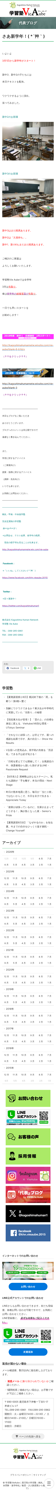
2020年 (10, 969)
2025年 (10, 871)
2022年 (10, 930)
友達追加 (28, 1351)
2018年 (10, 1008)
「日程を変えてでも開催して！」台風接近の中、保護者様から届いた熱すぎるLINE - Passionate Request (30, 765)
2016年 (10, 1048)
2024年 (10, 891)
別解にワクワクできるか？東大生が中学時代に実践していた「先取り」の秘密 (30, 710)
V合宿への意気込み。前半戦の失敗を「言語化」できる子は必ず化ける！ (29, 752)
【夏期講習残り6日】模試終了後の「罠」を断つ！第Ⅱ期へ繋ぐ (29, 699)
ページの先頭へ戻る (30, 1436)
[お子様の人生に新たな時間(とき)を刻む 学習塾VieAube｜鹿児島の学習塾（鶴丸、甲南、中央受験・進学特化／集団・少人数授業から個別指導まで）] (28, 8)
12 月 (6, 878)
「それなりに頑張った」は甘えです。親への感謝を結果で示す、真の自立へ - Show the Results (30, 738)
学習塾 (7, 688)
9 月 (32, 878)
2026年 (10, 851)
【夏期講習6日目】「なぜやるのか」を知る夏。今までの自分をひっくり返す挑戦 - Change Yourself (29, 826)
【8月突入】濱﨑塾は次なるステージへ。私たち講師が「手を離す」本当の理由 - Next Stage (29, 780)
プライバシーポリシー (20, 1475)
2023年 (10, 910)
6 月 (6, 864)
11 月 (15, 878)
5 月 (15, 864)
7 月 (49, 858)
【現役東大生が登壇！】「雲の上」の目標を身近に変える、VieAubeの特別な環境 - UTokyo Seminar (30, 723)
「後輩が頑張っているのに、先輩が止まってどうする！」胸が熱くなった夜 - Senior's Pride (30, 811)
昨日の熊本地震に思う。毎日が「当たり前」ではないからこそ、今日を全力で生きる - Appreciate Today (30, 795)
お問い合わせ (28, 1286)
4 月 (24, 864)
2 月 (41, 864)
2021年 (10, 949)
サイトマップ (39, 1475)
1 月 (49, 864)
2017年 (10, 1028)
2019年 (10, 989)
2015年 (10, 1067)
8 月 (41, 858)
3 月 (32, 864)
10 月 (23, 878)
